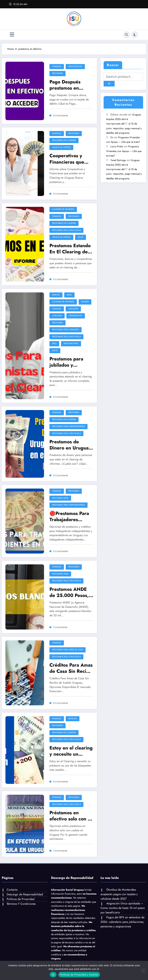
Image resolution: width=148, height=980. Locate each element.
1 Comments (60, 627)
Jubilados (73, 308)
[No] (143, 971)
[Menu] (12, 34)
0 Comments (60, 115)
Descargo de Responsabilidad (25, 894)
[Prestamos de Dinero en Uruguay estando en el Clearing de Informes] (24, 443)
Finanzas (56, 66)
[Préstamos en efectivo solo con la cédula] (24, 823)
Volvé (80, 237)
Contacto (12, 890)
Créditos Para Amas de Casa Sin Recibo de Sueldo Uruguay (71, 668)
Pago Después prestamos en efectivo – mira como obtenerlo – (69, 85)
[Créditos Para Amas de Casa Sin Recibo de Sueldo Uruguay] (24, 672)
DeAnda (85, 301)
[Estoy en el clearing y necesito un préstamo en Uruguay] (24, 749)
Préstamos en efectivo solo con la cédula (70, 816)
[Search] (126, 34)
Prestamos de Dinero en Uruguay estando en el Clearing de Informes (70, 445)
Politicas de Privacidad (20, 899)
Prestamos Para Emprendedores (68, 426)
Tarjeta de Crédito (61, 147)
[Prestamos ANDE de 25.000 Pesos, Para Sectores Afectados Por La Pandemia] (24, 596)
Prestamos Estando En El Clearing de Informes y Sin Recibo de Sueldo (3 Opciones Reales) (70, 248)
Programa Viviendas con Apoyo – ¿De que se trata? (124, 151)
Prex (54, 343)
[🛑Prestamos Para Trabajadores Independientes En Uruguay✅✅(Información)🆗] (24, 521)
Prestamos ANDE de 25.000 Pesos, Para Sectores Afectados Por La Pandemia (69, 592)
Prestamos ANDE (60, 498)
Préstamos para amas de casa (67, 649)
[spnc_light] (134, 34)
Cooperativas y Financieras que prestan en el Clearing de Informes (66, 159)
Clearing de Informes (63, 209)
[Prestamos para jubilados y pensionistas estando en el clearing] (24, 345)
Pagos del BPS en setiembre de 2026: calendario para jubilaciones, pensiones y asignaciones (122, 921)
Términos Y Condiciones (21, 904)
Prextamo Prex (71, 343)
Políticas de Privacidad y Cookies (79, 974)
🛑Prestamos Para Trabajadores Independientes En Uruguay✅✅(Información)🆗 (70, 516)
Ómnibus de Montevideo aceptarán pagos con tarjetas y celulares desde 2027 (119, 894)
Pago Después (75, 66)
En (111, 137)
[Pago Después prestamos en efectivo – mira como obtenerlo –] (24, 90)
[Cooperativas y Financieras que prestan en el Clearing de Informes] (24, 163)
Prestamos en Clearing (64, 140)
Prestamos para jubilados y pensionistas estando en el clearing (66, 362)
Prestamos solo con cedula (66, 230)
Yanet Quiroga (118, 160)
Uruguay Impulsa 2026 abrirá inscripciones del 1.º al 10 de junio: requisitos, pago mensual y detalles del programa (124, 124)
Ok (53, 974)
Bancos (56, 294)
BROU (69, 294)
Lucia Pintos (116, 146)
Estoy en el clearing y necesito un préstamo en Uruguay (71, 751)
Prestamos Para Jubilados (65, 329)
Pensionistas (75, 315)
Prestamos (57, 73)
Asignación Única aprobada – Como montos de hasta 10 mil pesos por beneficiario (123, 907)
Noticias (72, 718)
